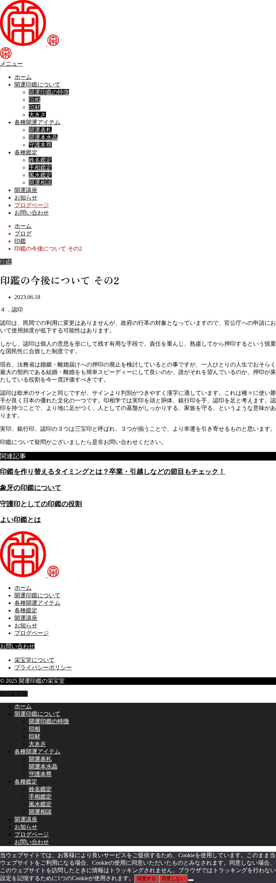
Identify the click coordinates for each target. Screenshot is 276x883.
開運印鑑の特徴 (49, 92)
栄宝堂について (34, 660)
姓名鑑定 (40, 160)
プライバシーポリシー (43, 667)
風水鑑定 (40, 175)
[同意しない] (191, 880)
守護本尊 (40, 145)
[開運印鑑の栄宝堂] (29, 44)
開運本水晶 (43, 137)
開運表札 (40, 130)
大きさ (37, 115)
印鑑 (6, 262)
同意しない (173, 878)
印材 (34, 107)
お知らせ (25, 198)
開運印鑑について (37, 84)
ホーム (23, 77)
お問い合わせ (31, 213)
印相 (34, 100)
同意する (146, 878)
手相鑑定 (40, 167)
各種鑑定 (25, 152)
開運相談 (40, 182)
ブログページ (31, 205)
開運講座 (25, 190)
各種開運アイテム (37, 122)
